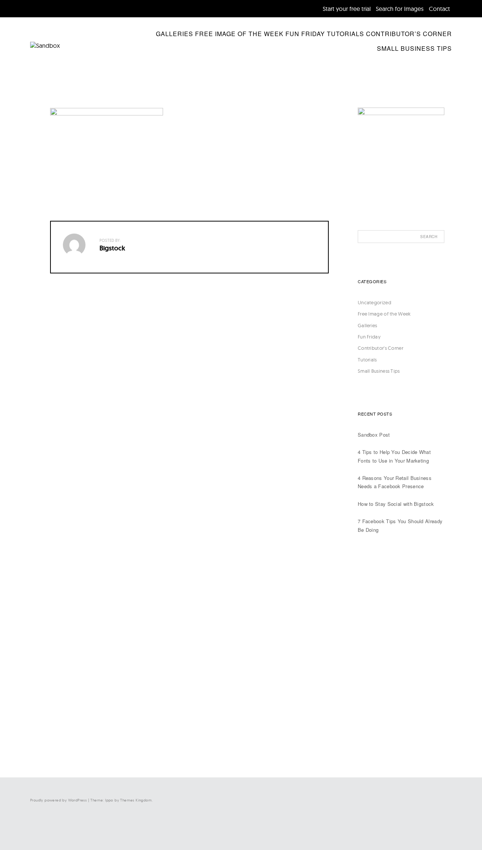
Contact (439, 8)
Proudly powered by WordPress (58, 800)
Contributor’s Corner (409, 33)
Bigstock (112, 248)
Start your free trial (347, 8)
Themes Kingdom (136, 800)
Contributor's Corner (380, 348)
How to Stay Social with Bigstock (396, 503)
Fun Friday (305, 33)
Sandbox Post (374, 434)
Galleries (174, 33)
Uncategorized (374, 302)
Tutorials (345, 33)
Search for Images (400, 8)
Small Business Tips (414, 48)
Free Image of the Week (239, 33)
